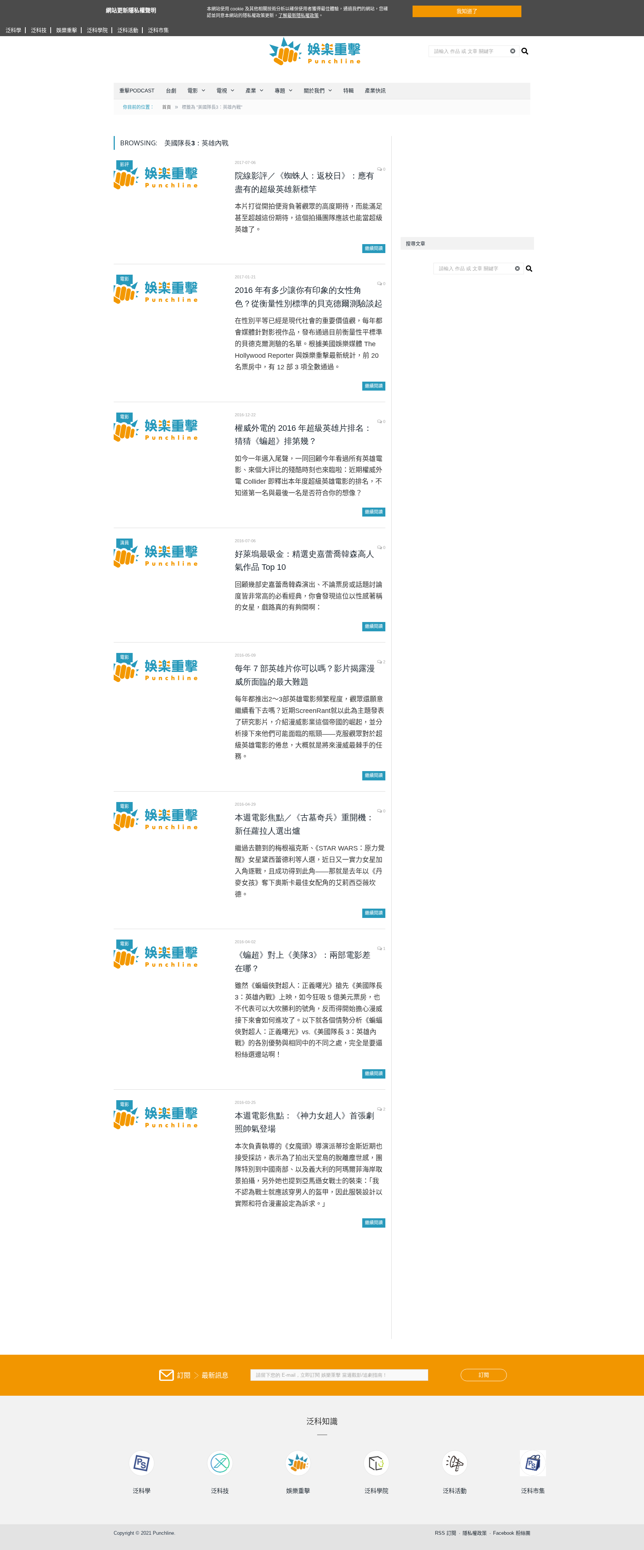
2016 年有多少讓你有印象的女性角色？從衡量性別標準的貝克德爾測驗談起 (308, 296)
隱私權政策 (475, 1533)
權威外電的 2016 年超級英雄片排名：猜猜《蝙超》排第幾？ (303, 434)
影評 (124, 164)
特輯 (348, 91)
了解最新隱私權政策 (298, 15)
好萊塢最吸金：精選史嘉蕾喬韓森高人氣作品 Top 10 (304, 560)
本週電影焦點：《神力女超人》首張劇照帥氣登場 (304, 1122)
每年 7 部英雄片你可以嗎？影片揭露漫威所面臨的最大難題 (305, 675)
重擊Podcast (137, 91)
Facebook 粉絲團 (511, 1533)
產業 (251, 91)
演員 (124, 543)
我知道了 (467, 11)
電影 (192, 91)
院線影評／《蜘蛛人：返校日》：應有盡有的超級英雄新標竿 (304, 182)
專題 (280, 91)
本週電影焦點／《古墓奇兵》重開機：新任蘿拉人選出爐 (304, 824)
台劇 (171, 91)
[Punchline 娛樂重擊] (315, 51)
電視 (222, 91)
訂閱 (484, 1375)
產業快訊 (375, 91)
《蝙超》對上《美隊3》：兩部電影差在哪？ (302, 961)
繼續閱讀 (374, 248)
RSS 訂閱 (445, 1533)
